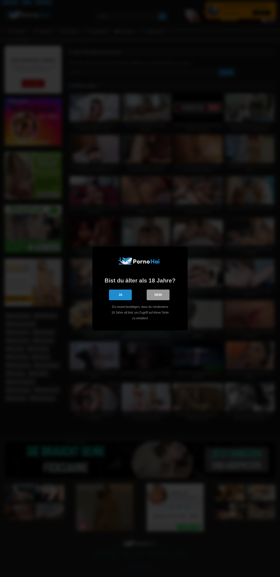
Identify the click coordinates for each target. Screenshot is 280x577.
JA (120, 294)
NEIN (158, 294)
